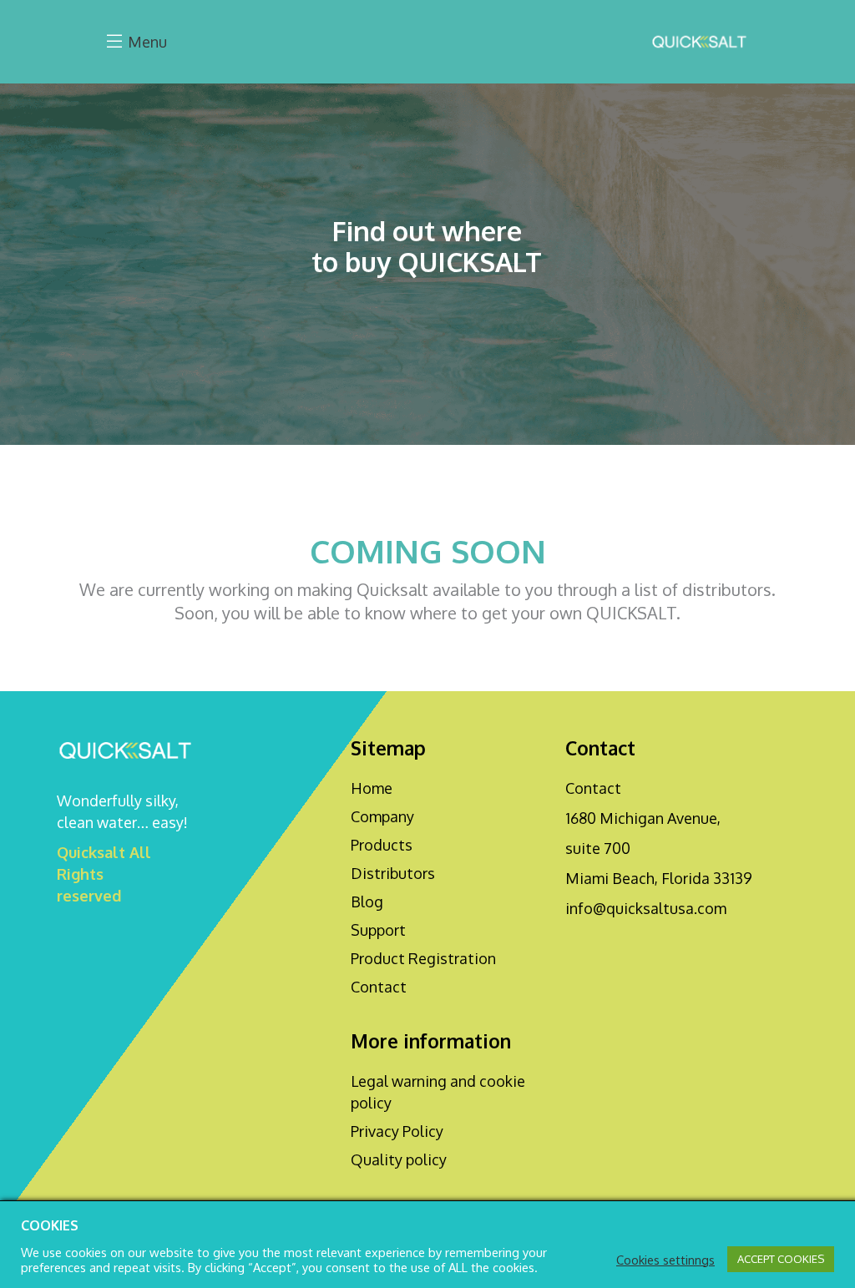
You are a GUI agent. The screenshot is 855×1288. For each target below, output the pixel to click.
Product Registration (423, 958)
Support (378, 930)
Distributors (393, 873)
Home (371, 788)
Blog (367, 901)
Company (382, 816)
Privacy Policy (397, 1131)
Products (381, 845)
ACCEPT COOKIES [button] (780, 1258)
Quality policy (399, 1159)
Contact (379, 986)
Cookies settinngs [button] (665, 1259)
